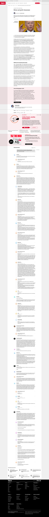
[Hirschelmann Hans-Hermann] (15, 326)
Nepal (17, 486)
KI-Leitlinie (39, 511)
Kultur (9, 487)
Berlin (8, 489)
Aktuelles (26, 484)
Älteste (34, 147)
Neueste (32, 147)
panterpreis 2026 (36, 489)
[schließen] (40, 115)
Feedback (17, 505)
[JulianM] (15, 366)
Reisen (9, 505)
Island (17, 487)
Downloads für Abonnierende (20, 508)
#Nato (20, 110)
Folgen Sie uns (34, 480)
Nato (16, 5)
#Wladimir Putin (27, 110)
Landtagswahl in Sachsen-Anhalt (19, 485)
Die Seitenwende (27, 486)
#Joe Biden (31, 110)
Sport (8, 488)
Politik (11, 5)
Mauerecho (9, 499)
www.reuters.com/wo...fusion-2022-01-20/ (21, 356)
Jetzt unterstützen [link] (17, 102)
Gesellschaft (9, 486)
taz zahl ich (35, 486)
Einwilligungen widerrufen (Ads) (29, 513)
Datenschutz (29, 512)
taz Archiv (35, 499)
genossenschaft (35, 485)
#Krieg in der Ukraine (23, 110)
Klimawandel (18, 489)
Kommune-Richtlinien (35, 511)
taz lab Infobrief (18, 499)
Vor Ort (26, 497)
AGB (34, 512)
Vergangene (26, 499)
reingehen (9, 501)
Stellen (26, 487)
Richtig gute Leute (18, 488)
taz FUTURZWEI (35, 497)
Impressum (32, 512)
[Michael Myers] (15, 412)
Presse (26, 488)
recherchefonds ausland (37, 487)
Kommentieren (18, 112)
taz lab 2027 (26, 500)
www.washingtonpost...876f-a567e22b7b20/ (21, 363)
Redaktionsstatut (30, 511)
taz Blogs (35, 496)
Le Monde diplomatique (36, 498)
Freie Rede (9, 500)
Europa (13, 5)
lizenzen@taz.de (12, 512)
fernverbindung (10, 497)
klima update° (9, 498)
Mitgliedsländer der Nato (29, 54)
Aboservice (17, 506)
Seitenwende (37, 512)
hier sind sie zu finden (21, 151)
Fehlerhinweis (21, 112)
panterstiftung (35, 488)
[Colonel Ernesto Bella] (15, 339)
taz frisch (17, 497)
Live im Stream (27, 498)
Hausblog (26, 485)
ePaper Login (18, 507)
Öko (8, 485)
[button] (40, 3)
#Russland (17, 110)
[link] (12, 3)
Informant (26, 512)
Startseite (9, 5)
